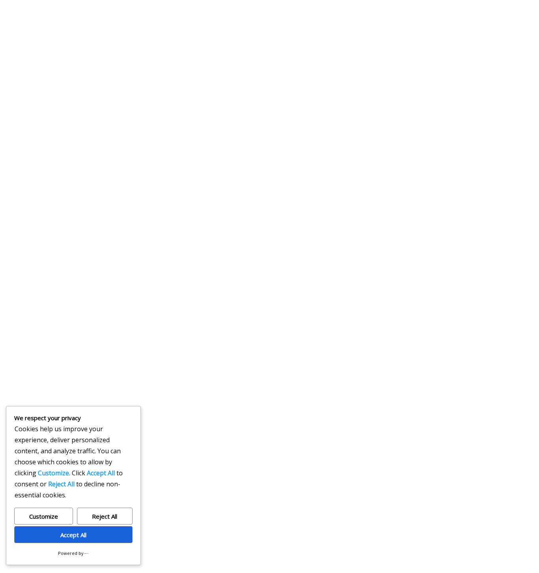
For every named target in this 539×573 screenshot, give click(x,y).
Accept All (73, 535)
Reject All (104, 516)
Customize (43, 516)
